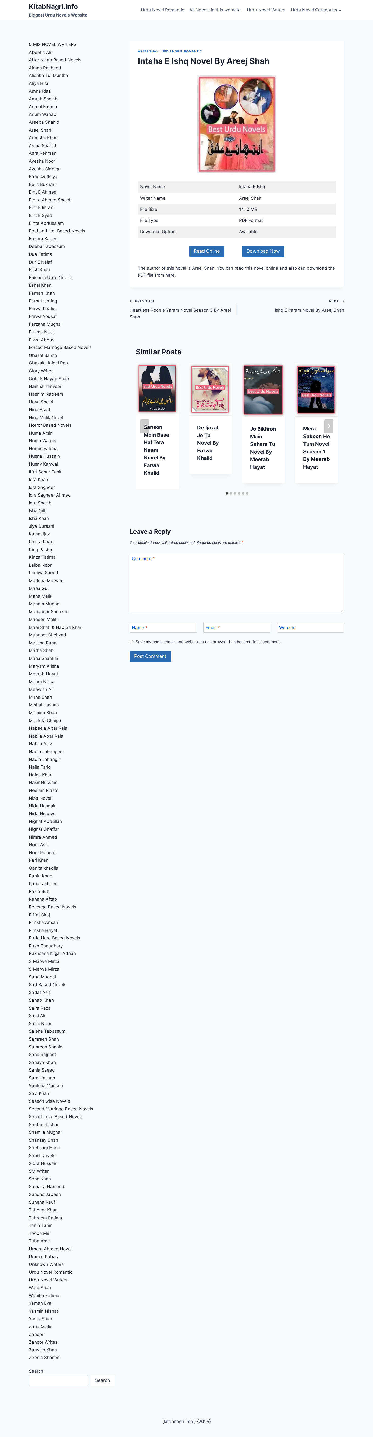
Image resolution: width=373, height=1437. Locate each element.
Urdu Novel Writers (266, 9)
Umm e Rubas (43, 1256)
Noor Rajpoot (42, 852)
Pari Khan (38, 860)
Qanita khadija (43, 868)
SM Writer (39, 1171)
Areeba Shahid (44, 122)
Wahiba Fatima (44, 1295)
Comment (143, 558)
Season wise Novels (49, 1101)
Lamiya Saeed (43, 572)
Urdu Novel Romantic (162, 9)
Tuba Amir (39, 1240)
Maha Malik (41, 596)
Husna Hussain (44, 456)
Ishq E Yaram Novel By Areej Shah (309, 306)
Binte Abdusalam (46, 223)
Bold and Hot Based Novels (57, 230)
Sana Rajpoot (42, 1054)
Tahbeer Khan (43, 1209)
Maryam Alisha (44, 666)
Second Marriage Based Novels (61, 1108)
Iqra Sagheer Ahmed (50, 495)
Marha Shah (41, 650)
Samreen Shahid (46, 1046)
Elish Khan (39, 269)
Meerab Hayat (43, 673)
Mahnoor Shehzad (47, 634)
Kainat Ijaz (39, 533)
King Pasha (40, 549)
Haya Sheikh (42, 401)
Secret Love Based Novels (56, 1116)
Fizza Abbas (41, 339)
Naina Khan (41, 774)
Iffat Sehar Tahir (45, 471)
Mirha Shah (40, 697)
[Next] (328, 426)
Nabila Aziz (40, 743)
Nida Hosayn (42, 813)
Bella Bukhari (42, 184)
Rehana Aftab (43, 899)
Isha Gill (37, 510)
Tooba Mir (39, 1233)
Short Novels (42, 1155)
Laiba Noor (40, 565)
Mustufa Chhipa (45, 720)
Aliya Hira (38, 83)
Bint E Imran (41, 207)
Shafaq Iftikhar (44, 1124)
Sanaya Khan (42, 1062)
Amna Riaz (40, 91)
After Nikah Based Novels (55, 59)
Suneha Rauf (42, 1202)
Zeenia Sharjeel (45, 1357)
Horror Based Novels (50, 425)
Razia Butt (39, 891)
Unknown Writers (46, 1264)
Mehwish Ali (41, 689)
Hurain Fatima (43, 448)
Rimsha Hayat (43, 930)
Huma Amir (40, 433)
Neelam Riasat (44, 790)
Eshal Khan (40, 285)
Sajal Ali (37, 1015)
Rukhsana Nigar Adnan (52, 953)
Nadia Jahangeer (46, 751)
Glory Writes (41, 370)
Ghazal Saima (43, 355)
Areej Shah (148, 51)
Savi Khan (39, 1093)
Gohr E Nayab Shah (49, 378)
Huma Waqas (42, 440)
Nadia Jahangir (44, 759)
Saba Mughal (42, 976)
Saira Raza (40, 1008)
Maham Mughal (44, 603)
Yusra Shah (40, 1318)
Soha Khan (40, 1178)
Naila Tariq (40, 767)
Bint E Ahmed (43, 192)
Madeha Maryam (46, 580)
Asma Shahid (42, 145)
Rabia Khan (40, 876)
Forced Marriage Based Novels (60, 347)
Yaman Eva (40, 1303)
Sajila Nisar (40, 1023)
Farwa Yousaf (43, 316)
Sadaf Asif (40, 992)
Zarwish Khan (43, 1349)
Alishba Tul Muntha (48, 75)
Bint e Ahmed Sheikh (50, 199)
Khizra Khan (41, 541)
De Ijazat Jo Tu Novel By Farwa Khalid (208, 443)
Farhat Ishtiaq (43, 301)
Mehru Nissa (42, 681)
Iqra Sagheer (42, 487)
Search (36, 1371)
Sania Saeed (42, 1070)
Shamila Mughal (45, 1132)
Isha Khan (39, 518)
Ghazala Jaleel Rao (48, 362)
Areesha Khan (43, 137)
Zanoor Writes (43, 1342)
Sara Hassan (42, 1077)
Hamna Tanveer (45, 386)
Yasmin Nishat (43, 1311)
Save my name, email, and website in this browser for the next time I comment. (208, 641)
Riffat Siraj (39, 914)
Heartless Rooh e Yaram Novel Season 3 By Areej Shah (180, 309)
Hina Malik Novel (46, 417)
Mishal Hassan (44, 704)
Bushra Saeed (43, 238)
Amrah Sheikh (43, 98)
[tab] (227, 493)
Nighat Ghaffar (44, 829)
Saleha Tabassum (47, 1031)
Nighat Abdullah (45, 821)
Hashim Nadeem (46, 394)
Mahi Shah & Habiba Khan (55, 627)
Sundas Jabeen (45, 1194)
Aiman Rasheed (45, 67)
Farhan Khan (42, 293)
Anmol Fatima (43, 106)
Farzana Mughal (45, 324)
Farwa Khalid (42, 308)
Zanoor (36, 1334)
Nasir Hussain (43, 782)
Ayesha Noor (42, 161)
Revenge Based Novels (52, 906)
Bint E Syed (40, 215)
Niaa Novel (40, 798)
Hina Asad (39, 409)
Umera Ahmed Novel (50, 1248)
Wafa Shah (40, 1287)
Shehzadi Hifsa (44, 1147)
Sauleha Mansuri (46, 1085)
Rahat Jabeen (43, 883)
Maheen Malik (43, 619)
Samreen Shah (44, 1039)
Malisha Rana (42, 642)
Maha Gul (38, 588)
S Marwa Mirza (44, 961)
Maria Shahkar (43, 658)
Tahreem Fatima (45, 1217)
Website (287, 627)
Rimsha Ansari (43, 922)
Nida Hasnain (43, 805)
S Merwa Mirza (44, 969)
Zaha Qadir (40, 1326)
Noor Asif (38, 844)
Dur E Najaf (40, 262)
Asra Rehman (42, 153)
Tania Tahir (40, 1225)
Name (140, 627)
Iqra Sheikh (40, 502)
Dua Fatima (40, 254)
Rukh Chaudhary (46, 945)
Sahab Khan (41, 1000)
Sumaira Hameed (46, 1186)
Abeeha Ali (40, 52)
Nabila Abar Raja (46, 736)
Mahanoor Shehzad (49, 611)
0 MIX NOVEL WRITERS (52, 44)
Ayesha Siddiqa (45, 168)
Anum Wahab (42, 114)
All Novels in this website (215, 9)
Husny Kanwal (43, 464)
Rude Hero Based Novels (54, 937)
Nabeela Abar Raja (48, 728)
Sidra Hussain (43, 1163)
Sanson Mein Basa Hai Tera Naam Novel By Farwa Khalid (156, 450)
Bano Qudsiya (43, 176)
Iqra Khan (38, 479)
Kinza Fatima (42, 557)
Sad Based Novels (47, 984)
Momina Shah (43, 712)
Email (213, 627)
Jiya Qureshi (41, 526)
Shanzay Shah (43, 1140)
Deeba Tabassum (47, 246)
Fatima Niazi (41, 331)
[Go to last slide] (144, 426)
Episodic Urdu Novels (51, 277)
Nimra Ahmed (43, 837)
